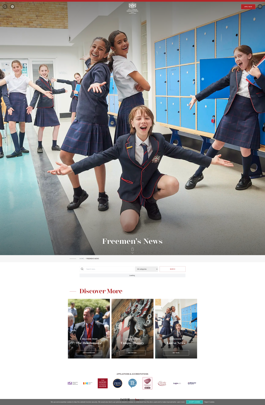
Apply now (248, 6)
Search (172, 269)
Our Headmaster (89, 353)
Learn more (181, 402)
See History (132, 353)
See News (176, 353)
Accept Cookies (194, 402)
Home (82, 258)
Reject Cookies (209, 402)
